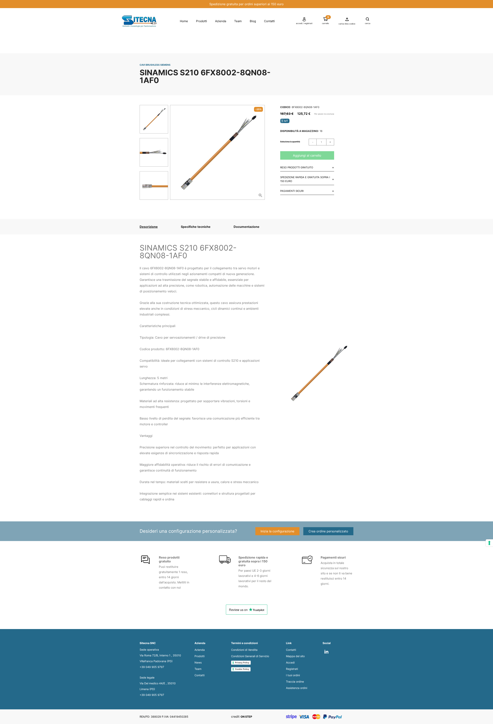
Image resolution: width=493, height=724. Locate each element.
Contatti (269, 21)
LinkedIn (329, 650)
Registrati (292, 668)
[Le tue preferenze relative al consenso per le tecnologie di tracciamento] (489, 543)
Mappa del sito (295, 656)
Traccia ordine (295, 681)
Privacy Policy (242, 662)
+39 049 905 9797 (152, 667)
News (198, 662)
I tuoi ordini (293, 675)
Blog (253, 21)
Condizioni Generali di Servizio (250, 656)
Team (238, 21)
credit (241, 716)
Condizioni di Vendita (244, 649)
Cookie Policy (242, 669)
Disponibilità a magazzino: (299, 131)
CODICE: (285, 107)
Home (184, 21)
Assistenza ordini (296, 688)
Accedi (290, 662)
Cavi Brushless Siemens (155, 64)
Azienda (220, 21)
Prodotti (201, 21)
